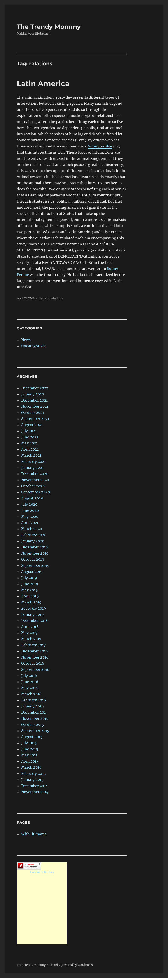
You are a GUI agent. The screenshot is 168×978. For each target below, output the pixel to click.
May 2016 (29, 688)
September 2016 (35, 669)
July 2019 (29, 578)
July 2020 (29, 504)
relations (56, 298)
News (42, 298)
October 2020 (33, 486)
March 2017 (31, 639)
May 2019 (29, 590)
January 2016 (32, 706)
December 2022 (34, 388)
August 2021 (31, 425)
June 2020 (30, 510)
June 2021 (29, 437)
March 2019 (31, 602)
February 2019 (33, 608)
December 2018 (34, 620)
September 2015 (35, 730)
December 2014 (34, 786)
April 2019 (30, 596)
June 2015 (29, 749)
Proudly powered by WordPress (71, 965)
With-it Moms (33, 834)
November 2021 (34, 406)
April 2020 (30, 522)
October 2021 (32, 412)
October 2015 (32, 724)
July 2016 (29, 675)
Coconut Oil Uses (42, 872)
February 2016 (33, 700)
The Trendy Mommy (49, 26)
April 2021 (29, 449)
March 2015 (31, 767)
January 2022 (32, 394)
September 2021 (35, 418)
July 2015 (29, 743)
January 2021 (32, 467)
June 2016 (29, 682)
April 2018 (29, 626)
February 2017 (33, 645)
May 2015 (29, 755)
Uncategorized (34, 346)
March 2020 (31, 529)
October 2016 (32, 663)
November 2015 (34, 718)
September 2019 (35, 565)
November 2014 (34, 792)
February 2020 (33, 535)
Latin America (43, 83)
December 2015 (34, 712)
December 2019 (34, 547)
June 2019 (29, 584)
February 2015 (33, 773)
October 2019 (32, 559)
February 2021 (33, 461)
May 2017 (29, 633)
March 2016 (31, 694)
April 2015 (29, 761)
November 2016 (35, 657)
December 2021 (34, 400)
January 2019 (32, 614)
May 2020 (29, 516)
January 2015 (32, 779)
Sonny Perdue (100, 146)
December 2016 (34, 651)
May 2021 (29, 443)
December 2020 (34, 474)
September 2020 (35, 492)
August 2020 (32, 498)
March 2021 (31, 455)
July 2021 (29, 431)
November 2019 (35, 553)
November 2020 (35, 480)
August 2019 (32, 571)
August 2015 (31, 737)
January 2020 (32, 541)
